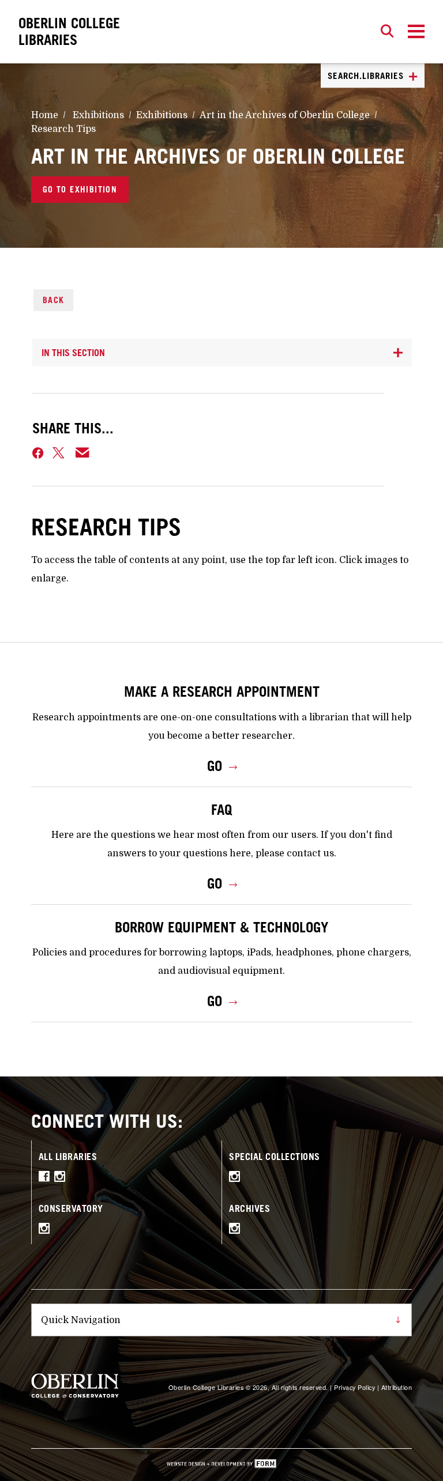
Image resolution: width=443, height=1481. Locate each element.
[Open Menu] (416, 31)
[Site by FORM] (221, 1465)
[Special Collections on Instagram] (237, 1178)
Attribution (396, 1387)
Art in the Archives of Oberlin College (285, 115)
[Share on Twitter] (59, 453)
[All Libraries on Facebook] (46, 1178)
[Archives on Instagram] (237, 1230)
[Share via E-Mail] (83, 453)
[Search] (387, 31)
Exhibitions (98, 115)
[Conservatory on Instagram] (47, 1230)
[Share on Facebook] (37, 453)
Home (44, 115)
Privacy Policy (354, 1387)
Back (54, 300)
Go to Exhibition (80, 189)
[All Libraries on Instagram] (62, 1178)
